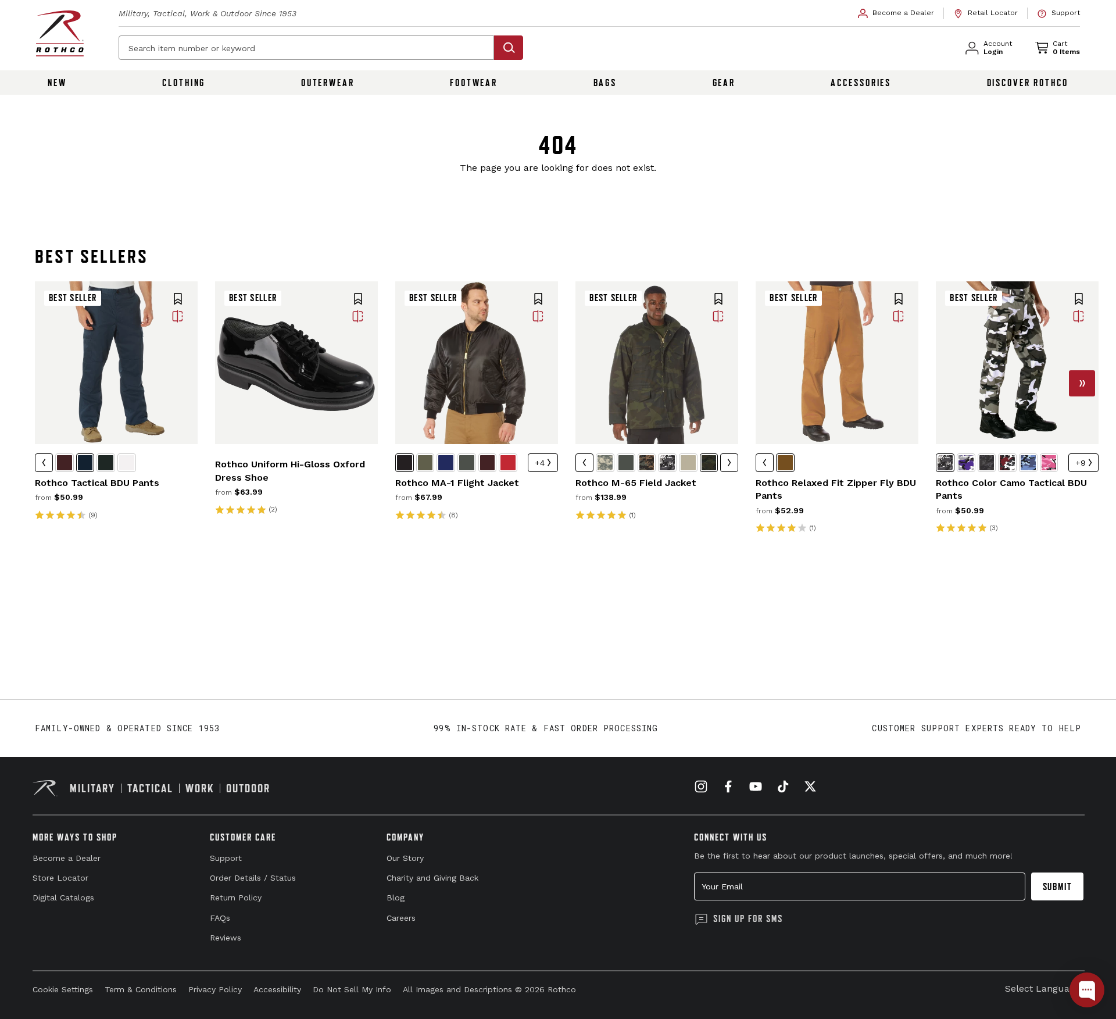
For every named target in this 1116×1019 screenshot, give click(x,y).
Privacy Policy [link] (215, 989)
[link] (896, 13)
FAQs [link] (220, 918)
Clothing (183, 82)
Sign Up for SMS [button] (748, 918)
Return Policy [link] (236, 897)
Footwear (474, 82)
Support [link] (226, 858)
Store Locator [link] (60, 877)
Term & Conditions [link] (141, 989)
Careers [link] (401, 918)
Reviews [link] (225, 937)
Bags (605, 82)
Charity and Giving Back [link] (432, 877)
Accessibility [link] (277, 989)
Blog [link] (396, 897)
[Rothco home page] (60, 33)
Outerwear (328, 82)
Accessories (861, 82)
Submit (1057, 886)
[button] (178, 300)
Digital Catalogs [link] (63, 897)
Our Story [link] (405, 858)
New (57, 82)
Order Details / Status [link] (253, 877)
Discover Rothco (1027, 82)
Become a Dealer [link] (67, 858)
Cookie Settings (63, 989)
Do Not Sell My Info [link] (352, 989)
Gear (724, 82)
